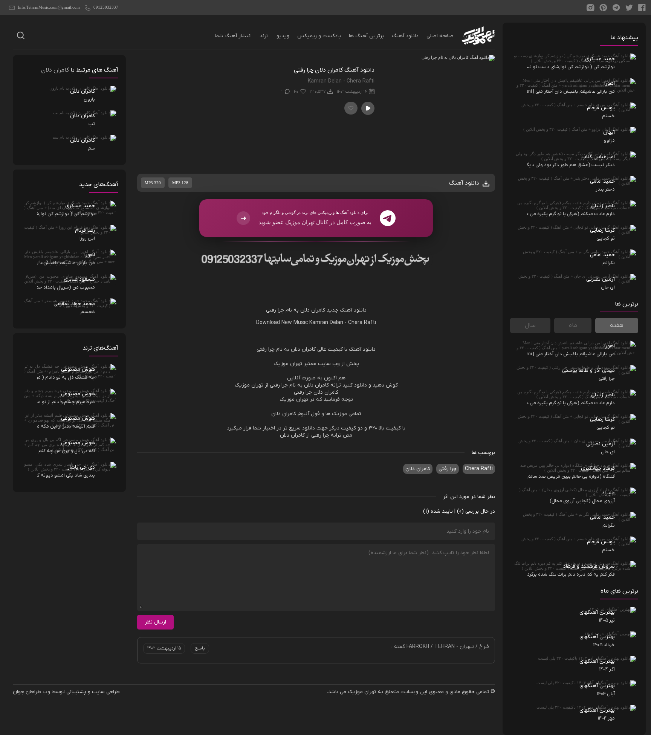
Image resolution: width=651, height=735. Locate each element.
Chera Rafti (362, 322)
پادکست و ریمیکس (319, 36)
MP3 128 (180, 182)
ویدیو (283, 36)
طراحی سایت (106, 691)
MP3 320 (153, 182)
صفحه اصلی (440, 36)
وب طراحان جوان (31, 691)
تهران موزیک (362, 691)
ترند (264, 36)
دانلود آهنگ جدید (347, 310)
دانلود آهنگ (405, 36)
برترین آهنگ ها (366, 36)
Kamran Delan (326, 322)
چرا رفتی (448, 468)
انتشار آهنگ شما (233, 36)
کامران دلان (417, 468)
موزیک (281, 363)
